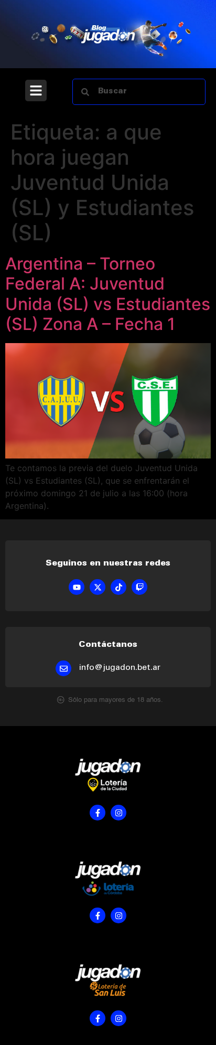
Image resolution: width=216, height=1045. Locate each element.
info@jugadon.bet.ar (119, 668)
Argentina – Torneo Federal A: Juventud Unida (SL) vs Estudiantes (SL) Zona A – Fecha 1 (107, 293)
